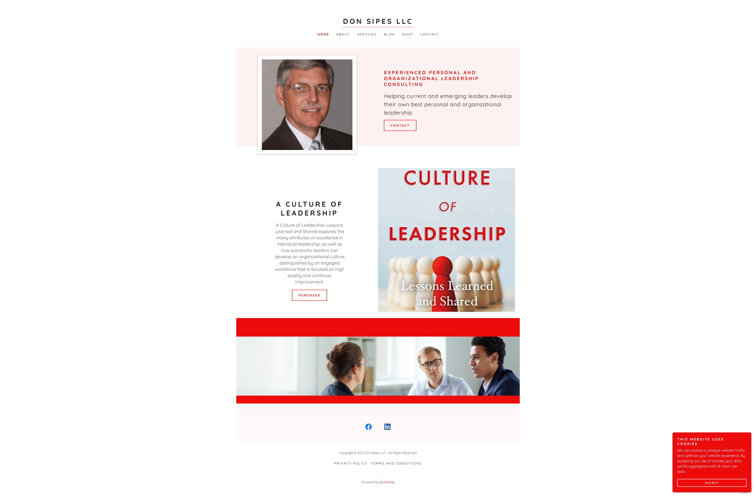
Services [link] (367, 34)
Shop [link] (407, 34)
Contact (400, 125)
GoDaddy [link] (387, 482)
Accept (712, 483)
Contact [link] (429, 34)
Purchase (309, 295)
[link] (378, 22)
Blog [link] (389, 34)
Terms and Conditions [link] (396, 463)
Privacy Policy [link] (351, 463)
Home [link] (323, 34)
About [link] (343, 34)
